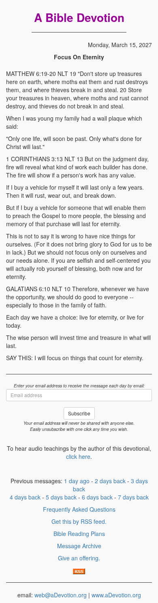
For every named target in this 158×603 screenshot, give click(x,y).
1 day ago (77, 481)
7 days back (133, 497)
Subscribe (79, 413)
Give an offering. (79, 558)
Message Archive (79, 546)
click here (78, 456)
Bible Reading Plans (79, 534)
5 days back (61, 497)
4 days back (25, 497)
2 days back (110, 481)
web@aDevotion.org (60, 595)
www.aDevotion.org (116, 595)
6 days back (97, 497)
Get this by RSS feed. (79, 521)
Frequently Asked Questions (79, 509)
